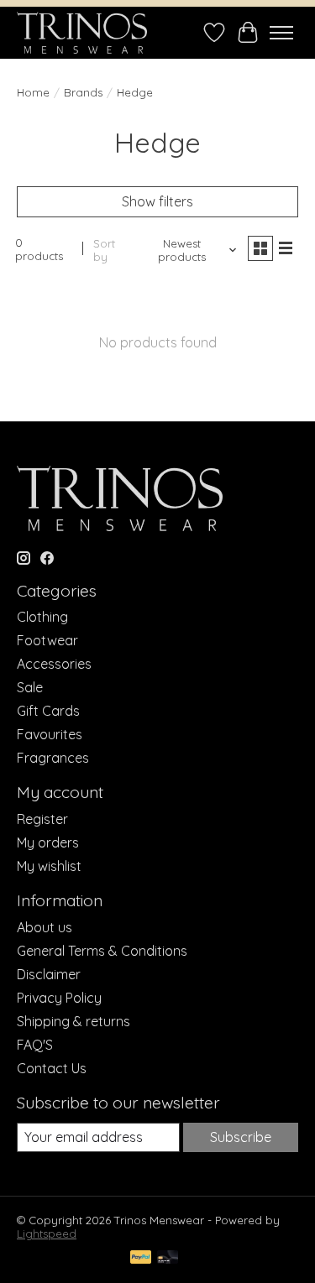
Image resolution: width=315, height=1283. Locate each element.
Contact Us (52, 1068)
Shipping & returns (73, 1021)
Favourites (49, 734)
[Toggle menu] (281, 33)
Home (33, 92)
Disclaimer (49, 974)
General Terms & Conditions (102, 950)
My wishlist (49, 866)
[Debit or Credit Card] (168, 1258)
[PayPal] (141, 1258)
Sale (30, 687)
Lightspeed (46, 1233)
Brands (83, 92)
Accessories (54, 663)
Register (42, 819)
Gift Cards (48, 710)
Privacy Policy (59, 997)
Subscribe (240, 1137)
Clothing (42, 616)
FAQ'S (35, 1044)
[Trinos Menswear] (82, 33)
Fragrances (53, 757)
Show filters (157, 201)
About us (44, 927)
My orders (48, 842)
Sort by (104, 250)
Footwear (47, 640)
